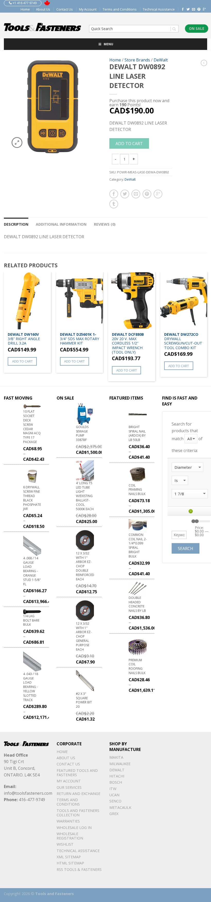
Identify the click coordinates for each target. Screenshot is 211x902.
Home (25, 9)
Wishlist (65, 844)
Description (16, 224)
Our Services (69, 787)
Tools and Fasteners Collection (78, 812)
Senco (115, 801)
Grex (113, 813)
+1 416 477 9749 (24, 3)
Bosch (115, 782)
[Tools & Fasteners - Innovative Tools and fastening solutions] (42, 25)
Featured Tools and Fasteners (77, 772)
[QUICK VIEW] (27, 301)
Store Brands (137, 60)
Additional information (61, 224)
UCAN (114, 794)
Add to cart (129, 143)
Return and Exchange (78, 793)
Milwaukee (119, 763)
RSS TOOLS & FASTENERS (79, 869)
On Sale (196, 28)
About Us (43, 9)
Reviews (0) (105, 224)
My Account (87, 9)
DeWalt (161, 60)
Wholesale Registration (70, 836)
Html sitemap (70, 863)
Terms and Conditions (120, 9)
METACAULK (120, 807)
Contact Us (64, 9)
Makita (116, 757)
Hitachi (116, 776)
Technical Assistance (159, 9)
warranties (68, 821)
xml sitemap (69, 856)
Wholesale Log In (74, 827)
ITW (112, 788)
